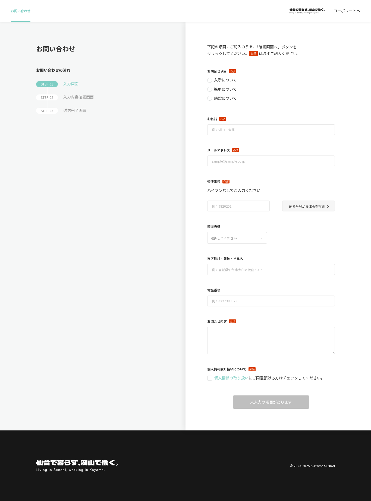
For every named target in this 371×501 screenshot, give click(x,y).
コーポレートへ (347, 10)
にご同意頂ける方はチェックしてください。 (269, 377)
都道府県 (213, 226)
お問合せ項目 (217, 71)
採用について (225, 89)
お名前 (212, 118)
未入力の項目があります (271, 402)
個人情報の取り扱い (231, 377)
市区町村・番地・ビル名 (225, 258)
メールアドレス (218, 150)
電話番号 (213, 290)
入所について (225, 80)
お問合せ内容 (217, 321)
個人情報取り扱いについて (226, 369)
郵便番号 (213, 181)
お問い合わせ (20, 10)
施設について (225, 98)
